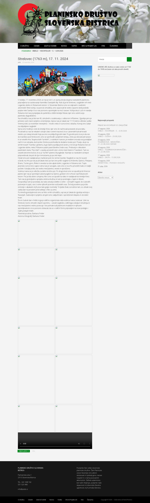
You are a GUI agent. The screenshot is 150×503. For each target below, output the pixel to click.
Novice (64, 46)
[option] (81, 51)
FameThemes (127, 500)
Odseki (36, 46)
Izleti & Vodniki (50, 46)
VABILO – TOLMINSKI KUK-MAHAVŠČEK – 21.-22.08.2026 (112, 151)
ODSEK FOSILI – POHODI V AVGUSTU (111, 163)
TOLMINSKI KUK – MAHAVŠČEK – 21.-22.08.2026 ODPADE (109, 143)
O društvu (24, 46)
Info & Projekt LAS (89, 46)
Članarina (114, 46)
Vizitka (74, 46)
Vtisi (103, 46)
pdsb (19, 62)
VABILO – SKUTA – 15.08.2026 (109, 157)
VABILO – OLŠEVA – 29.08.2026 (109, 136)
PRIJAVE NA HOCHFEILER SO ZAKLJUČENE (112, 125)
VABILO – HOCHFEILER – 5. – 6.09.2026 (47, 51)
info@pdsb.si (23, 489)
